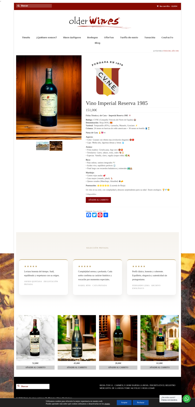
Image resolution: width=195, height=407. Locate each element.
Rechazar (140, 402)
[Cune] (107, 78)
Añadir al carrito (98, 200)
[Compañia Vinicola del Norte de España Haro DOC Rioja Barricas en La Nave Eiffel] (56, 146)
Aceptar (124, 402)
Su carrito (168, 6)
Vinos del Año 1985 (171, 51)
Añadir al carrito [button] (35, 367)
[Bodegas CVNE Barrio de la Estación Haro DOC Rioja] (42, 146)
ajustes (107, 404)
